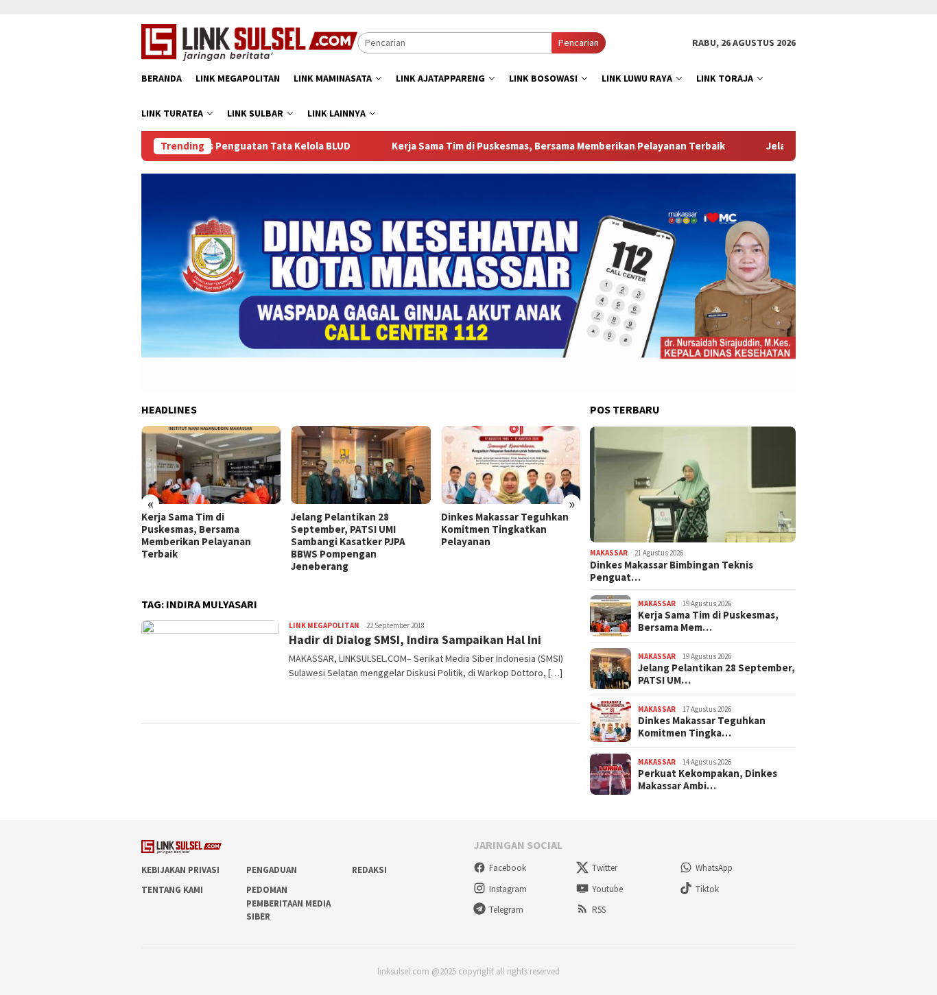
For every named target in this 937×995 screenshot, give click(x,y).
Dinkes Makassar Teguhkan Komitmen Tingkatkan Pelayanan (505, 529)
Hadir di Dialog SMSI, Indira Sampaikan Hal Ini (415, 639)
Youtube (607, 889)
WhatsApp (714, 868)
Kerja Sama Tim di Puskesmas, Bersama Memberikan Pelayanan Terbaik (519, 146)
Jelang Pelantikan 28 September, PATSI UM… (716, 674)
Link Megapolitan (324, 625)
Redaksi (369, 870)
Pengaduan (271, 870)
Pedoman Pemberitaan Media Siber (288, 903)
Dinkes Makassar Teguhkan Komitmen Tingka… (702, 727)
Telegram (506, 909)
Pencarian (578, 42)
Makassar (609, 553)
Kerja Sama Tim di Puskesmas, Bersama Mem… (708, 621)
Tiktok (707, 889)
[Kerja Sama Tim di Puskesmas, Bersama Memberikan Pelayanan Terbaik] (211, 465)
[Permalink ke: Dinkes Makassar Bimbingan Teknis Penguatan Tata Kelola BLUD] (693, 485)
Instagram (508, 889)
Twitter (604, 868)
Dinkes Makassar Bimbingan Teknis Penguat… (671, 571)
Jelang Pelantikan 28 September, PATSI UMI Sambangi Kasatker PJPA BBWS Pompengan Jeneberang (348, 542)
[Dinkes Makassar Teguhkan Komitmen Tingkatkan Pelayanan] (510, 465)
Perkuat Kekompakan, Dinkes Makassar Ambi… (707, 779)
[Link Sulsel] (249, 41)
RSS (599, 909)
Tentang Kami (172, 890)
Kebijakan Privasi (180, 870)
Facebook (507, 868)
